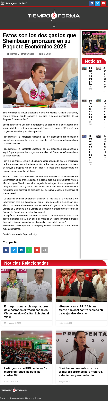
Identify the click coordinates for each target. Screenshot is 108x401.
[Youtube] (103, 3)
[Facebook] (91, 3)
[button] (54, 25)
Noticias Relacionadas (26, 263)
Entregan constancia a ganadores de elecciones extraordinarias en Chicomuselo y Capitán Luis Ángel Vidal (26, 312)
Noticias (93, 61)
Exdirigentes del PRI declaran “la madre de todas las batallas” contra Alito (25, 372)
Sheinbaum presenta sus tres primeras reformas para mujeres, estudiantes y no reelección (81, 372)
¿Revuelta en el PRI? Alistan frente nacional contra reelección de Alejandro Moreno (81, 310)
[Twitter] (97, 3)
